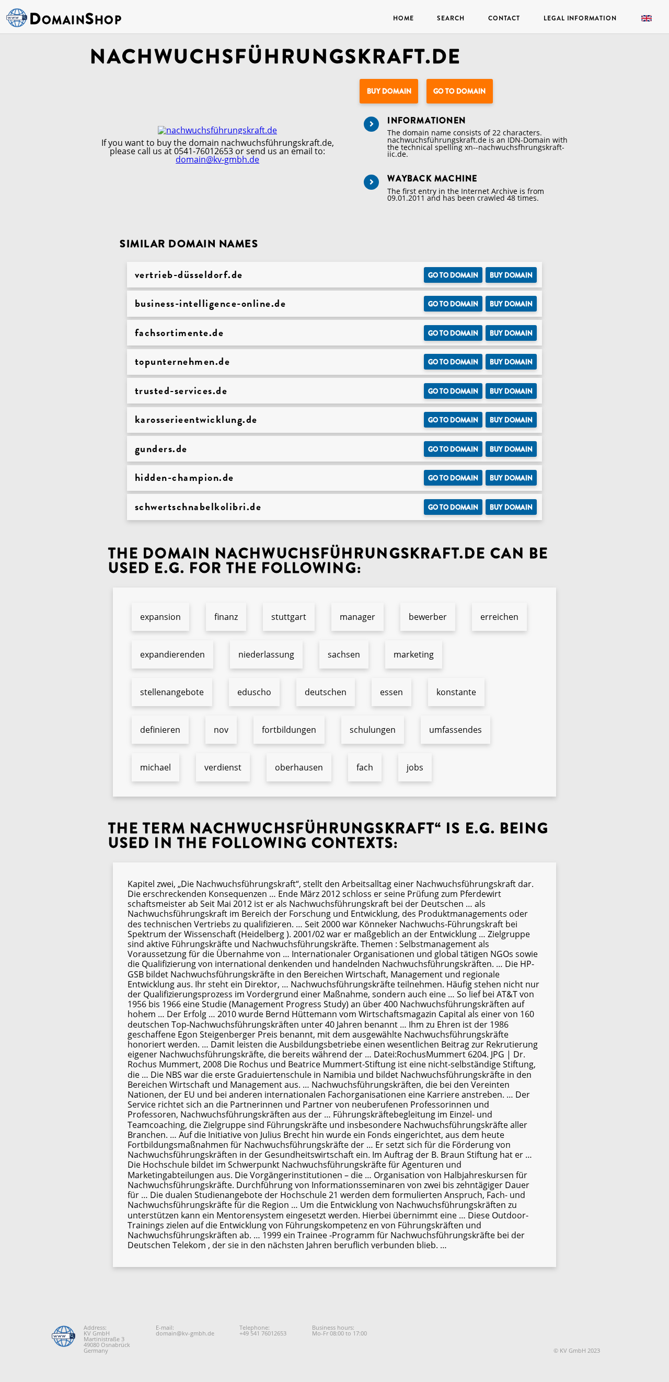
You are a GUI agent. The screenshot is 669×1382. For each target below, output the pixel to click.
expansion (160, 617)
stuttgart (288, 617)
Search (450, 18)
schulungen (373, 729)
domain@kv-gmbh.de (217, 159)
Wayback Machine (432, 178)
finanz (226, 617)
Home (403, 18)
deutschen (326, 692)
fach (364, 767)
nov (221, 729)
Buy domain (389, 91)
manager (357, 617)
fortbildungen (289, 729)
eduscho (254, 692)
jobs (415, 767)
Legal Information (580, 18)
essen (391, 692)
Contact (504, 18)
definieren (160, 729)
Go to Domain (459, 91)
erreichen (499, 617)
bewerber (428, 617)
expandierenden (172, 654)
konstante (456, 692)
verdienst (222, 767)
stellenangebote (172, 692)
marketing (414, 654)
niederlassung (266, 654)
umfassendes (455, 729)
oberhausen (299, 767)
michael (155, 767)
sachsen (344, 654)
